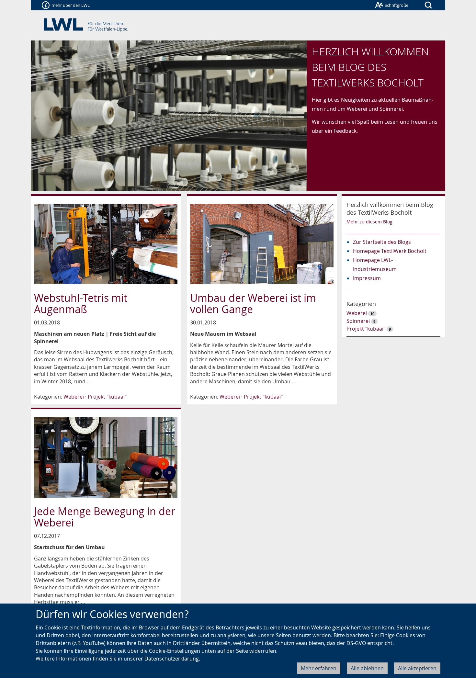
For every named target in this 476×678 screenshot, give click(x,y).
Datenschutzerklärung (171, 658)
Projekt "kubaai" (107, 396)
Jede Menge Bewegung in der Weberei (104, 516)
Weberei (73, 396)
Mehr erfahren (318, 668)
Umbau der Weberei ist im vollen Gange (253, 303)
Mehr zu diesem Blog (369, 222)
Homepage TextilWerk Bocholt (389, 250)
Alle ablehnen (367, 668)
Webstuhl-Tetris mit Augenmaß (80, 303)
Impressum (367, 278)
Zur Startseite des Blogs (382, 241)
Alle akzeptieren (417, 668)
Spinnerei (358, 320)
